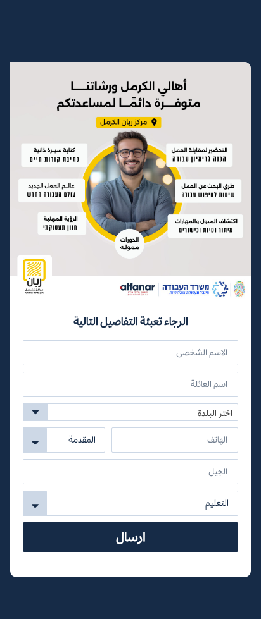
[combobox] (130, 412)
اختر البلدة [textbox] (215, 413)
